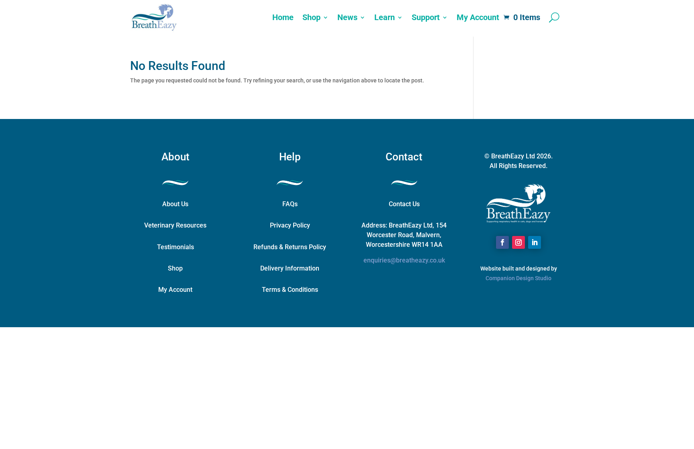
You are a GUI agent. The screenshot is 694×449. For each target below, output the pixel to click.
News (347, 17)
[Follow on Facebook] (502, 242)
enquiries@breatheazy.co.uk (404, 260)
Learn (384, 17)
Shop (311, 17)
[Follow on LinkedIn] (534, 242)
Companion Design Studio (518, 278)
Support (426, 17)
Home (283, 17)
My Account (478, 17)
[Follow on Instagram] (518, 242)
